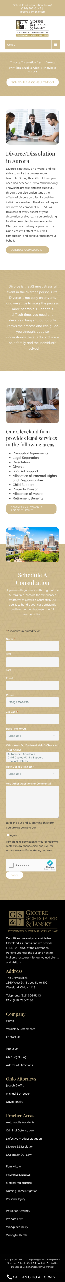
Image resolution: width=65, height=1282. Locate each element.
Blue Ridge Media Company (25, 1266)
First (8, 653)
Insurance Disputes (18, 1174)
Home (10, 1020)
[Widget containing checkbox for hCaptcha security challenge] (31, 865)
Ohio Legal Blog (16, 1057)
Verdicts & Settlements (20, 1029)
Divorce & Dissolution (20, 1146)
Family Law (13, 1166)
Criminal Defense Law (20, 1130)
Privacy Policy (47, 1266)
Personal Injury (15, 1199)
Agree (13, 835)
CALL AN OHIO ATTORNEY (34, 1277)
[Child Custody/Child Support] (32, 757)
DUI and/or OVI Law (19, 1154)
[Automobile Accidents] (32, 754)
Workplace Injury (17, 1227)
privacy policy (45, 827)
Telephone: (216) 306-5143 (23, 995)
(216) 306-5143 (31, 8)
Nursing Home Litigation (22, 1191)
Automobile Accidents (20, 1122)
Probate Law (14, 1219)
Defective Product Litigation (24, 1138)
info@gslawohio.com (33, 11)
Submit (14, 874)
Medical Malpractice (19, 1182)
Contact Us (13, 1037)
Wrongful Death (16, 1235)
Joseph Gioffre (15, 1085)
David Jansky (14, 1101)
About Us (12, 1048)
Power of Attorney (18, 1210)
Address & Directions (19, 1065)
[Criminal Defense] (32, 761)
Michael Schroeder (18, 1093)
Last (8, 669)
